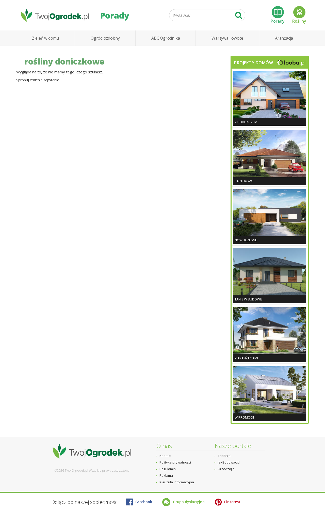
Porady (278, 21)
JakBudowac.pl (229, 462)
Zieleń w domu (45, 38)
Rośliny (299, 21)
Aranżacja (284, 38)
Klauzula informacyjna (176, 482)
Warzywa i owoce (227, 38)
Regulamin (167, 469)
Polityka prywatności (175, 462)
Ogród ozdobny (105, 38)
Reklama (166, 475)
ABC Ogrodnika (165, 38)
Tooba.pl (224, 455)
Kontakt (165, 455)
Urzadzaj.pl (226, 469)
